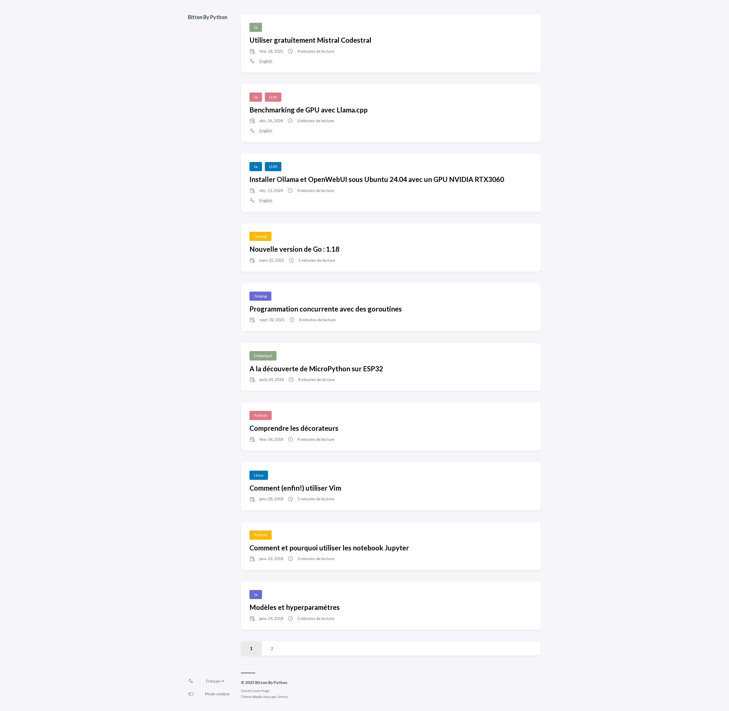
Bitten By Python (207, 17)
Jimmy (282, 696)
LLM (273, 97)
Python (260, 415)
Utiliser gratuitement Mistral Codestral (310, 40)
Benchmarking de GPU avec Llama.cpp (308, 110)
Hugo (265, 691)
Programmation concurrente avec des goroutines (325, 309)
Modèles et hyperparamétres (294, 607)
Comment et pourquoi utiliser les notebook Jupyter (329, 548)
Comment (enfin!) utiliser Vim (295, 488)
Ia (255, 27)
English (265, 61)
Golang (260, 236)
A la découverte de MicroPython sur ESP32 (316, 368)
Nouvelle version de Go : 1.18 (294, 249)
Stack (257, 696)
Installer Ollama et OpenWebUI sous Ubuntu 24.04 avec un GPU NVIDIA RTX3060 (376, 179)
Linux (258, 475)
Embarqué (263, 355)
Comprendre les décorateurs (293, 428)
